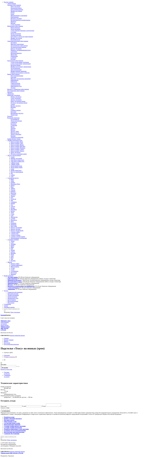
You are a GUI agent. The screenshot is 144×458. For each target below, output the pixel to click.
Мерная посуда (15, 133)
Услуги (6, 290)
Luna (12, 215)
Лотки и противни (16, 134)
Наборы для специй (16, 158)
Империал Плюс (15, 184)
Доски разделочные (16, 121)
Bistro (12, 179)
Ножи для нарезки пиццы (18, 101)
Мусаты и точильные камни (19, 154)
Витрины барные (15, 65)
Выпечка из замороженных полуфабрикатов (21, 286)
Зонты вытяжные (15, 29)
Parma (12, 254)
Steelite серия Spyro (16, 170)
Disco (12, 221)
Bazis (12, 257)
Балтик (13, 211)
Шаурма (13, 23)
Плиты (13, 12)
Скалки (13, 104)
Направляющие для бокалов (19, 238)
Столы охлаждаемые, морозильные (21, 63)
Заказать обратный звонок (17, 335)
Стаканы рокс (15, 233)
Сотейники (14, 125)
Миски (13, 127)
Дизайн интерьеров (13, 295)
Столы (12, 269)
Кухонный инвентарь (13, 118)
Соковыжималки (15, 84)
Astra (12, 256)
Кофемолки (14, 81)
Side (12, 200)
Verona (12, 241)
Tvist (12, 176)
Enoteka (13, 182)
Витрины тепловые (16, 18)
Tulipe (12, 181)
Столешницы (14, 271)
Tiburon (13, 196)
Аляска (13, 251)
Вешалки (13, 274)
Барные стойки (15, 263)
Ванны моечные (15, 27)
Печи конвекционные (17, 9)
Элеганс (13, 190)
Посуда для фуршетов (17, 172)
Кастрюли (13, 124)
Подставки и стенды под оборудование (22, 36)
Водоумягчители (15, 39)
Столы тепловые (15, 24)
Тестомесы (14, 42)
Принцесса (14, 220)
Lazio (12, 242)
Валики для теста (15, 106)
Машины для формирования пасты (21, 50)
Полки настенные (16, 33)
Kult (12, 248)
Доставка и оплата (9, 307)
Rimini (12, 245)
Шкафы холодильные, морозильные (21, 66)
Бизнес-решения (8, 275)
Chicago (13, 206)
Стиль (12, 214)
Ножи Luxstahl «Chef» (17, 143)
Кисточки (13, 112)
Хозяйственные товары (14, 139)
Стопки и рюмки (15, 235)
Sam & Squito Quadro (16, 167)
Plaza (12, 187)
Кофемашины (14, 80)
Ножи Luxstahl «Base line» (18, 146)
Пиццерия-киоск (12, 283)
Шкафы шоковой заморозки (18, 71)
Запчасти (9, 92)
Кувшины (13, 223)
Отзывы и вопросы (9, 357)
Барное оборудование (13, 74)
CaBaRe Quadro (15, 164)
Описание (7, 355)
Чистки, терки (15, 131)
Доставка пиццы (12, 277)
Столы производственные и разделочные (22, 30)
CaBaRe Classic (15, 163)
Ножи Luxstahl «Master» (17, 145)
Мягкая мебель (15, 266)
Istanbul (13, 203)
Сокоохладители (15, 83)
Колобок (13, 260)
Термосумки (14, 115)
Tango (12, 212)
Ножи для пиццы (15, 152)
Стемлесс (13, 194)
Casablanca (14, 202)
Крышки (13, 136)
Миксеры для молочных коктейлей (21, 78)
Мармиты (13, 21)
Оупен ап (13, 199)
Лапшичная (11, 289)
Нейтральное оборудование (15, 26)
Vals (12, 259)
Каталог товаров (8, 2)
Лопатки (13, 128)
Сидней (13, 218)
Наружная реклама (12, 293)
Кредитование (11, 299)
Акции (6, 305)
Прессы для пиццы (16, 48)
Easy (12, 197)
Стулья (13, 268)
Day (12, 173)
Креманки (13, 224)
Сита (12, 109)
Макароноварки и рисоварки (19, 15)
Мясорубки (14, 54)
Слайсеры (13, 57)
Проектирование (12, 296)
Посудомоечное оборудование (15, 90)
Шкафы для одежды (16, 38)
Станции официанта (16, 265)
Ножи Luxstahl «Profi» (17, 142)
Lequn (12, 169)
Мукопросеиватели (16, 53)
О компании (7, 304)
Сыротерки (14, 51)
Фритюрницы (15, 17)
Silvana (13, 208)
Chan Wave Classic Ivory (17, 160)
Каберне (13, 191)
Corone (13, 157)
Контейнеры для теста (17, 113)
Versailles (13, 244)
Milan (12, 247)
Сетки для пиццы (16, 98)
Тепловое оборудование (14, 5)
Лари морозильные (16, 69)
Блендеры (13, 77)
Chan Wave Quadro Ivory (17, 161)
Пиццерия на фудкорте (14, 280)
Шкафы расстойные (16, 11)
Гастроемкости (15, 119)
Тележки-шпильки (16, 35)
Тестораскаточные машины (18, 47)
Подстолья (14, 272)
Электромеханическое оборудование (17, 41)
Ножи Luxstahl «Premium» (18, 148)
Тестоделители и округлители (19, 45)
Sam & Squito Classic (16, 166)
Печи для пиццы (15, 6)
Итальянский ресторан (14, 281)
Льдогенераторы (15, 68)
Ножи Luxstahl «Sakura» (17, 151)
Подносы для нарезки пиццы (19, 102)
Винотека (13, 193)
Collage (13, 175)
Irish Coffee (14, 226)
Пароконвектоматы (16, 8)
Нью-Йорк (14, 209)
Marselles (13, 253)
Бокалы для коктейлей (17, 230)
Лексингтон (14, 217)
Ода (12, 205)
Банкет (13, 185)
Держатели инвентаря (17, 137)
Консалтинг (10, 302)
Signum (13, 250)
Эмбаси (13, 188)
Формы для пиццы (16, 96)
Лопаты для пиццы (16, 99)
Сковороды (14, 122)
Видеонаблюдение (12, 301)
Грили (12, 14)
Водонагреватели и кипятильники (20, 20)
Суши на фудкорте (13, 287)
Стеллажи (13, 32)
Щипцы (13, 130)
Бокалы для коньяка (16, 227)
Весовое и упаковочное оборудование (18, 89)
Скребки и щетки (16, 110)
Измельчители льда (16, 86)
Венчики (13, 107)
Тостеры (13, 87)
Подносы (10, 116)
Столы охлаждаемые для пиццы (20, 62)
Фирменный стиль (12, 298)
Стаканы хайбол (15, 232)
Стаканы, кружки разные (18, 236)
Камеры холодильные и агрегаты (20, 72)
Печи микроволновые (17, 75)
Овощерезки (14, 56)
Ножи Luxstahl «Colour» (17, 149)
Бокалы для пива (15, 229)
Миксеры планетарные (17, 44)
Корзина (3, 315)
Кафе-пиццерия (12, 278)
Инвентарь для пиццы (13, 95)
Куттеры (13, 59)
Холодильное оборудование (15, 60)
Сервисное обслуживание (14, 292)
